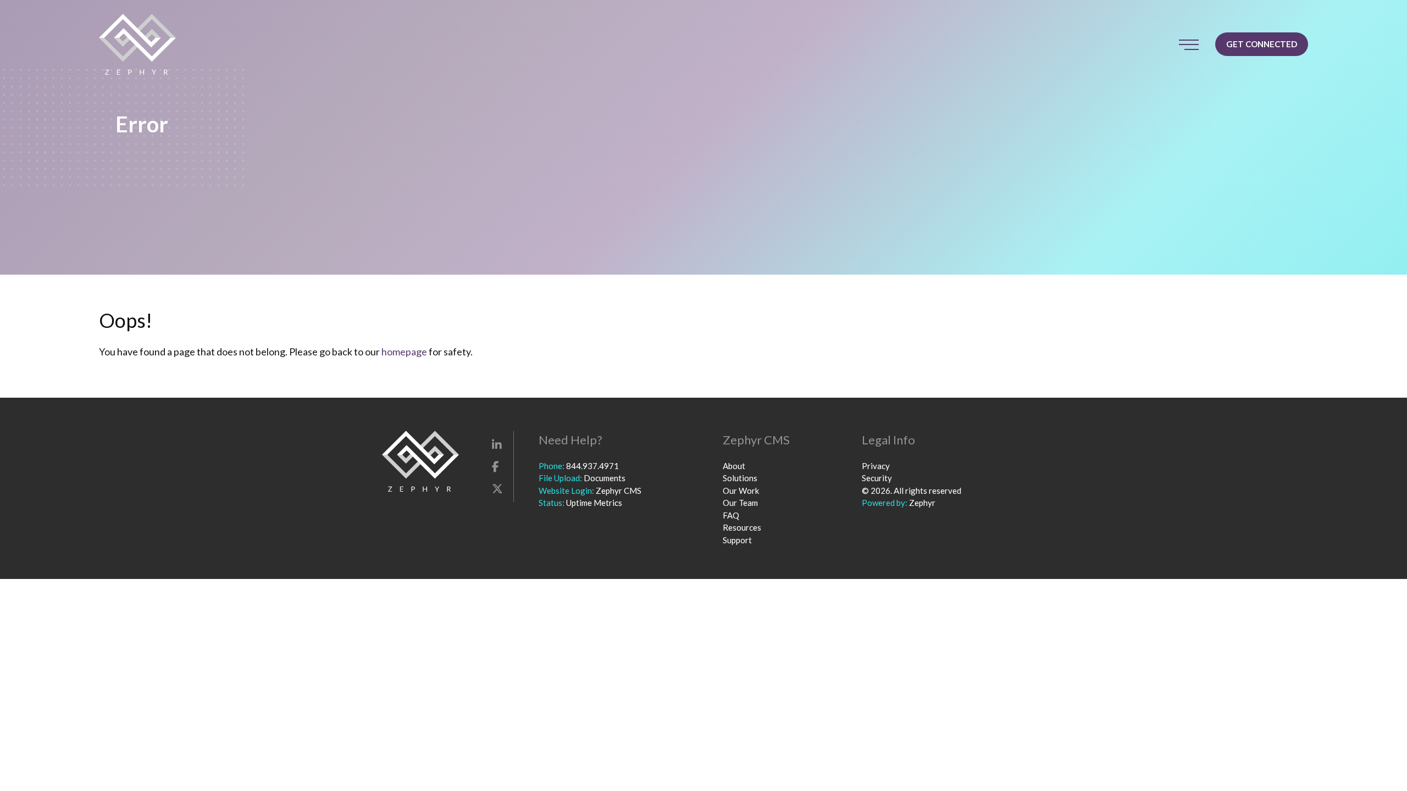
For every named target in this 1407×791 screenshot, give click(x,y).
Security (877, 478)
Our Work (741, 490)
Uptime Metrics (594, 503)
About (734, 466)
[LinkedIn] (497, 444)
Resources (742, 527)
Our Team (740, 503)
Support (737, 540)
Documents (604, 478)
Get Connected (1261, 44)
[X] (497, 488)
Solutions (740, 478)
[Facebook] (495, 466)
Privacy (876, 466)
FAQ (731, 515)
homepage (404, 352)
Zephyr (922, 503)
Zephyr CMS (618, 490)
